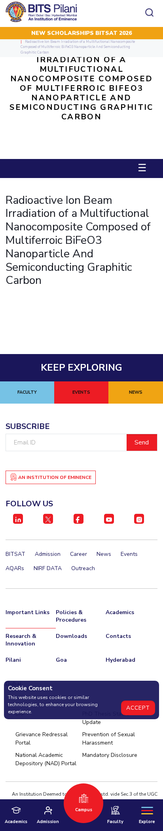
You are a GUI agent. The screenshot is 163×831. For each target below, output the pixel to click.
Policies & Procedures (71, 616)
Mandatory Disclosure (109, 755)
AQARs (15, 568)
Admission (48, 554)
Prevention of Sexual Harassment (108, 739)
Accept (138, 708)
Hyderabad (120, 660)
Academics (120, 612)
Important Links (27, 612)
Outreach (83, 568)
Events (129, 554)
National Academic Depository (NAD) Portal (45, 759)
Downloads (71, 636)
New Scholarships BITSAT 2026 (81, 33)
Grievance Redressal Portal (41, 739)
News (104, 554)
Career (78, 554)
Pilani (13, 660)
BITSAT (15, 554)
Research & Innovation (21, 639)
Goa (61, 660)
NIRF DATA (48, 568)
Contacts (118, 636)
